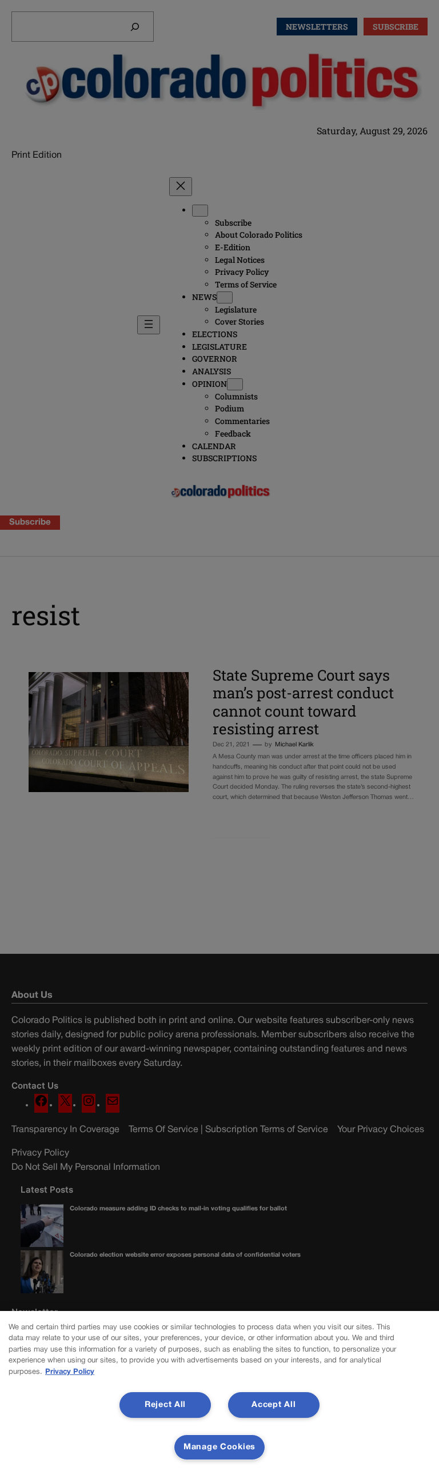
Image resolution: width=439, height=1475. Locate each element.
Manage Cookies (219, 1447)
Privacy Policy (69, 1372)
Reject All (165, 1405)
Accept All (274, 1405)
